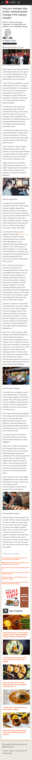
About (11, 751)
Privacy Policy (7, 753)
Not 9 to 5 (22, 234)
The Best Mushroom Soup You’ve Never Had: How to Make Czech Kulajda (14, 659)
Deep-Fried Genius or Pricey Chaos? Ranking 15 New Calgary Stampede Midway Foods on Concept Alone (16, 634)
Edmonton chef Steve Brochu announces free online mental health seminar (15, 582)
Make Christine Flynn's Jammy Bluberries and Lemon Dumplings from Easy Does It (15, 684)
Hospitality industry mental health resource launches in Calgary (15, 577)
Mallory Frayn (10, 41)
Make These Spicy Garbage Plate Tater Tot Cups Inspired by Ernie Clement (14, 732)
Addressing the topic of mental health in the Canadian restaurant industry (15, 563)
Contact (5, 751)
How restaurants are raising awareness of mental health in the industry (14, 558)
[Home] (10, 2)
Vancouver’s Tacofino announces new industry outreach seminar (15, 573)
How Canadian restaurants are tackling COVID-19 (15, 568)
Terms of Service (21, 751)
